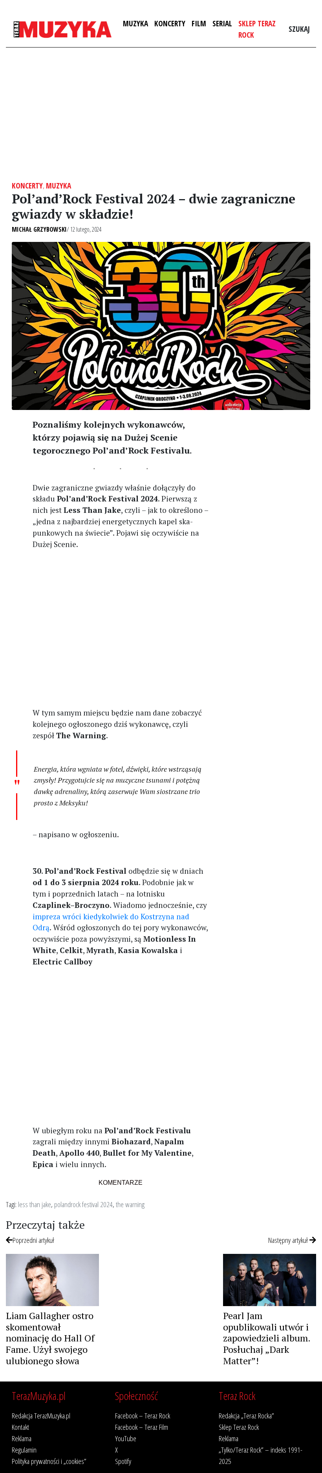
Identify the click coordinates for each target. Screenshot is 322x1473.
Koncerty (169, 23)
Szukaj (299, 29)
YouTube (125, 1438)
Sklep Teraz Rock (257, 29)
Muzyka (135, 23)
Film (199, 23)
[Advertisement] (161, 114)
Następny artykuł (288, 1240)
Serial (222, 23)
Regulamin (24, 1449)
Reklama (21, 1438)
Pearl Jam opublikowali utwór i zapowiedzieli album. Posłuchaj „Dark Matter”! (266, 1338)
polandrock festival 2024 (83, 1204)
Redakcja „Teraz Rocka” (246, 1415)
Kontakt (20, 1427)
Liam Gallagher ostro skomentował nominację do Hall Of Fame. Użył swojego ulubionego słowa (50, 1338)
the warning (130, 1204)
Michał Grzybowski (39, 229)
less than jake (34, 1204)
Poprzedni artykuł (33, 1240)
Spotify (123, 1461)
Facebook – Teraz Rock (142, 1415)
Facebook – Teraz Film (141, 1427)
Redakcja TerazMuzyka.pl (41, 1415)
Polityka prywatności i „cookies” (49, 1461)
